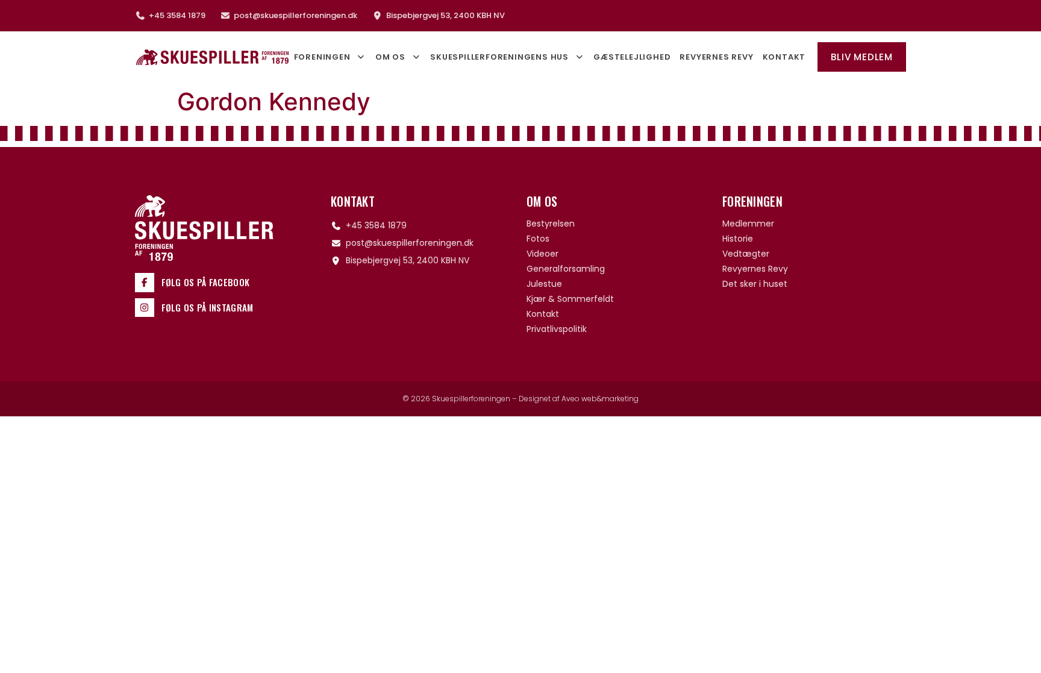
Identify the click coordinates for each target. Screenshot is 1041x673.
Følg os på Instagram (207, 307)
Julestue (544, 284)
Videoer (542, 253)
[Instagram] (144, 308)
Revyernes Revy (716, 57)
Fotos (538, 238)
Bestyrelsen (551, 223)
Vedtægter (745, 253)
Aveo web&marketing (600, 398)
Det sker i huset (754, 284)
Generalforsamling (566, 269)
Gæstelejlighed (632, 57)
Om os (390, 57)
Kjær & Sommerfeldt (570, 299)
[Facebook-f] (144, 282)
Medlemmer (748, 223)
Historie (737, 238)
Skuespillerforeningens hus (499, 57)
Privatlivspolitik (557, 329)
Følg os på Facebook (205, 282)
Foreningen (322, 57)
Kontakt (784, 57)
